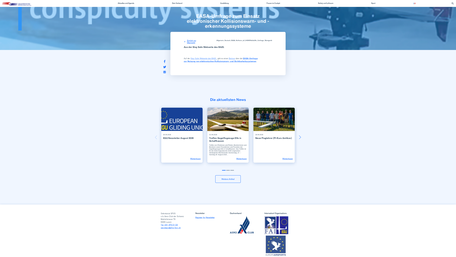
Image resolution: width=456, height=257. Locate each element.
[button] (300, 137)
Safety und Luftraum (325, 3)
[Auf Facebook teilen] (164, 61)
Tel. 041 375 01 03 (169, 225)
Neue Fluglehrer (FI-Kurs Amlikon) (273, 138)
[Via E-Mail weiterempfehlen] (164, 72)
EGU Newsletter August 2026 (178, 138)
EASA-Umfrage (250, 58)
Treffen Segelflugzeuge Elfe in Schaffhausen (225, 139)
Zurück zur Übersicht (191, 42)
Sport (373, 3)
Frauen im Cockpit (273, 3)
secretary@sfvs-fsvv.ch (171, 228)
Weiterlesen (195, 159)
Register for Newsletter (205, 217)
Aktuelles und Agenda (126, 3)
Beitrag (232, 58)
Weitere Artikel (228, 179)
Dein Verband (177, 3)
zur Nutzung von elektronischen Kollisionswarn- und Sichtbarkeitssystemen (220, 61)
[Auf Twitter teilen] (164, 67)
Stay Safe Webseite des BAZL (204, 58)
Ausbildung (224, 3)
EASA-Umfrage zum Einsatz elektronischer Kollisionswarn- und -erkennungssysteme (228, 21)
